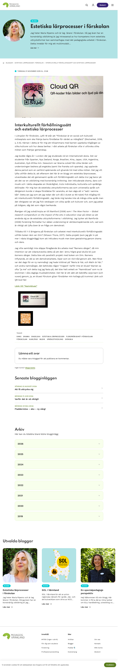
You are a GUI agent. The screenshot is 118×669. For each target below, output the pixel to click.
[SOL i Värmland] (59, 565)
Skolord (103, 5)
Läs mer (6, 607)
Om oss (97, 639)
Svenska (69, 339)
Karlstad (33, 339)
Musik (42, 339)
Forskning (45, 648)
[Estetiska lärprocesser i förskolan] (20, 565)
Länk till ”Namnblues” (26, 286)
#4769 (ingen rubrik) (49, 639)
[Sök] (86, 5)
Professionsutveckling (50, 652)
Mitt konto (98, 648)
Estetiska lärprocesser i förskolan (69, 26)
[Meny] (112, 5)
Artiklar (71, 639)
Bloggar (9, 63)
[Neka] (115, 665)
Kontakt (97, 643)
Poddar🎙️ (71, 648)
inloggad (36, 358)
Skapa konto (30, 368)
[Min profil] (93, 5)
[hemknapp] (3, 63)
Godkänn (110, 665)
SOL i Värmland (50, 590)
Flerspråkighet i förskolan (79, 336)
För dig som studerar (49, 643)
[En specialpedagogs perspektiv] (98, 565)
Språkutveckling (55, 339)
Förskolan (22, 339)
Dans (19, 336)
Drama (26, 336)
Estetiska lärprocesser (53, 336)
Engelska (35, 336)
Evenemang (72, 652)
